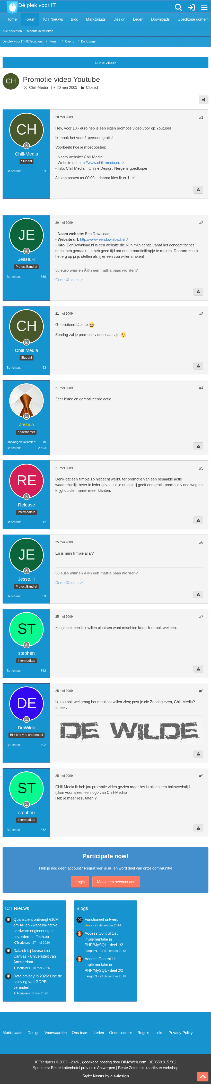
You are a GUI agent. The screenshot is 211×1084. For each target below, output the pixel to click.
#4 (201, 388)
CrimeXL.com (67, 280)
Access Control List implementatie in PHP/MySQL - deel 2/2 (104, 964)
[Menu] (204, 7)
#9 (201, 776)
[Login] (191, 7)
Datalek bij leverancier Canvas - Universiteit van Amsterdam (34, 956)
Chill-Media (38, 87)
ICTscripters (21, 942)
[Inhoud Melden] (198, 190)
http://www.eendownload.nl (102, 239)
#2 (201, 222)
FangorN (91, 951)
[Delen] (203, 100)
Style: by (105, 1076)
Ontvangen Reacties (21, 442)
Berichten (13, 171)
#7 (201, 616)
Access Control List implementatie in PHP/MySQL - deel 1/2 (104, 939)
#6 (201, 542)
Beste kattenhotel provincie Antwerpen (83, 1067)
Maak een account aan (116, 882)
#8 (201, 691)
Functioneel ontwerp (101, 919)
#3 (201, 314)
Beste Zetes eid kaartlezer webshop (148, 1067)
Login (80, 882)
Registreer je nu (98, 868)
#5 (201, 468)
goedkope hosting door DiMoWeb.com (114, 1062)
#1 (201, 117)
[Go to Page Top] (202, 1076)
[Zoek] (178, 7)
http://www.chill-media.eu (99, 162)
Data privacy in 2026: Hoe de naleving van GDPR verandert (37, 982)
